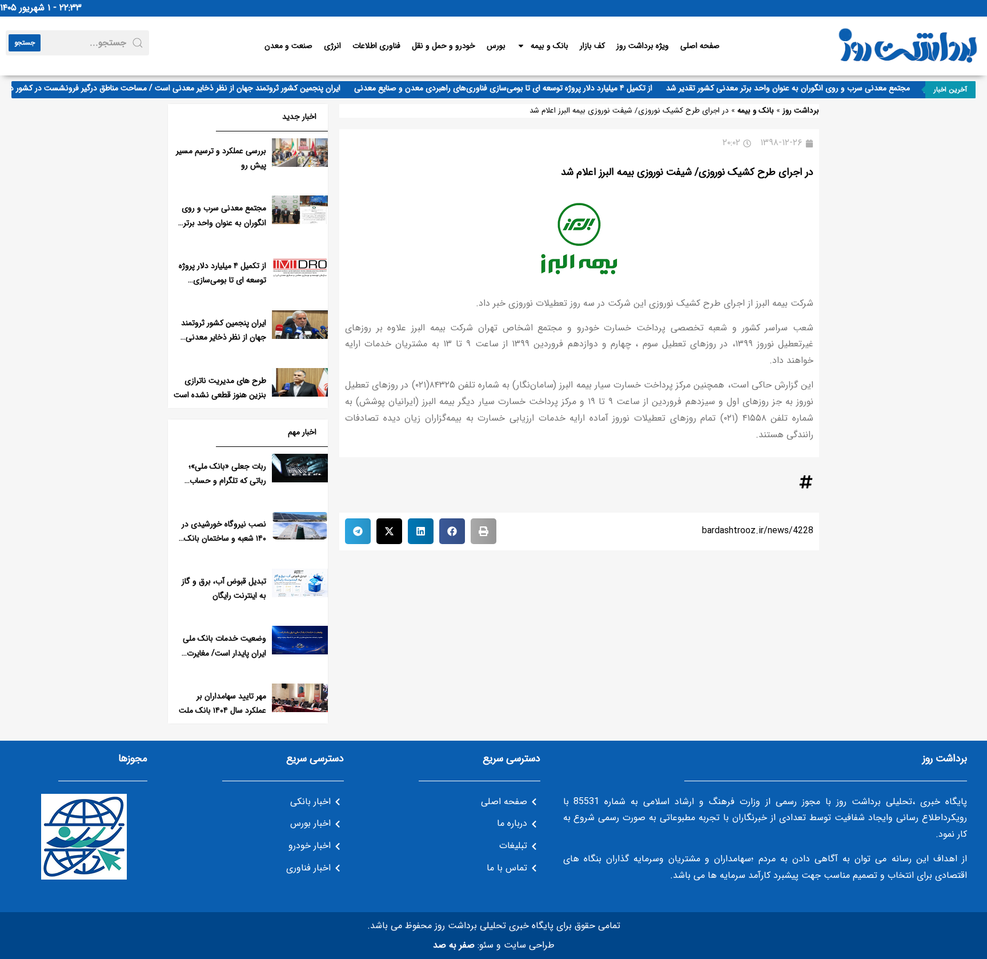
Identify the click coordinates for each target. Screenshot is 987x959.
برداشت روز (801, 111)
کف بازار (592, 45)
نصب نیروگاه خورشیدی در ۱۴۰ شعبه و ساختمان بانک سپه (224, 538)
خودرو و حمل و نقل (443, 45)
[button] (483, 531)
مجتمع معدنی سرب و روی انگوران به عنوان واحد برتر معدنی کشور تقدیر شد (798, 88)
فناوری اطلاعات (376, 45)
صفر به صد (454, 945)
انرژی (332, 45)
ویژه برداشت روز (642, 45)
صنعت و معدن (288, 45)
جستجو (24, 42)
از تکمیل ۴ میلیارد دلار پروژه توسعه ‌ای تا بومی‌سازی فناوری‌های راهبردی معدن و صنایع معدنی (513, 88)
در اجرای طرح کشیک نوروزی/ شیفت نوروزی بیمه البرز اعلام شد (687, 172)
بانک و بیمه (549, 45)
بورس (496, 45)
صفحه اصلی (700, 45)
